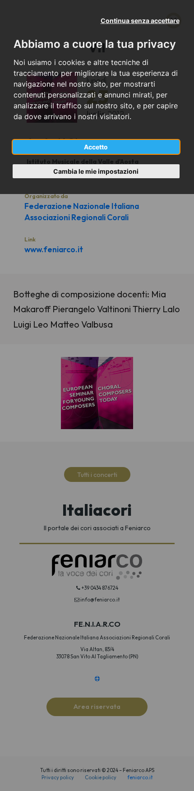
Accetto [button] (96, 147)
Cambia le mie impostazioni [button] (96, 171)
